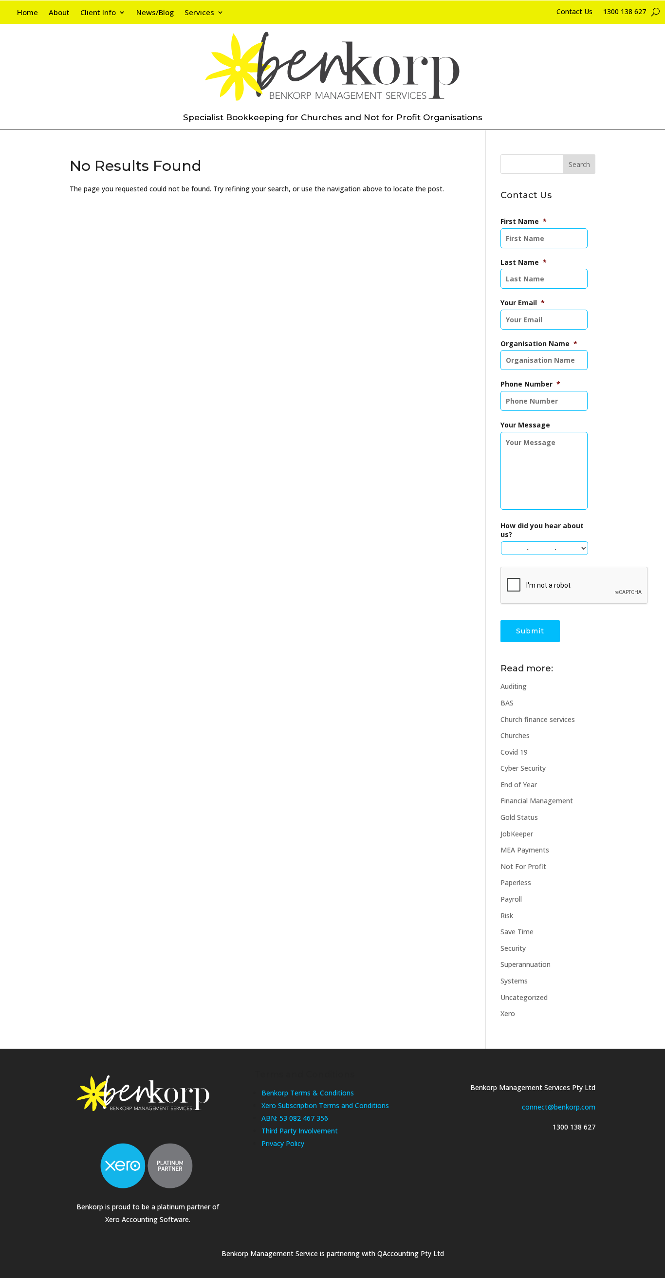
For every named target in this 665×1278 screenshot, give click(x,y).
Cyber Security (523, 768)
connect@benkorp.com (558, 1106)
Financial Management (536, 800)
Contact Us (574, 12)
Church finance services (537, 719)
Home (27, 13)
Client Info (98, 13)
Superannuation (525, 964)
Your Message (525, 425)
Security (513, 948)
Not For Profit (523, 866)
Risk (506, 915)
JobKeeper (516, 833)
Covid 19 (514, 752)
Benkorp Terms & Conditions (307, 1092)
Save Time (517, 931)
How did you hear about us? (542, 530)
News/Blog (155, 13)
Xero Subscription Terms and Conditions (325, 1105)
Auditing (513, 686)
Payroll (511, 899)
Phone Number (530, 384)
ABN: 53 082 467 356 (294, 1118)
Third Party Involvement (299, 1130)
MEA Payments (524, 849)
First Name (523, 221)
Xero (507, 1013)
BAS (507, 702)
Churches (515, 735)
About (59, 13)
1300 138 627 (624, 12)
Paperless (515, 882)
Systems (514, 980)
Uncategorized (524, 997)
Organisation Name (538, 343)
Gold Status (519, 817)
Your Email (522, 302)
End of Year (518, 784)
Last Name (523, 262)
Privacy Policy (282, 1143)
